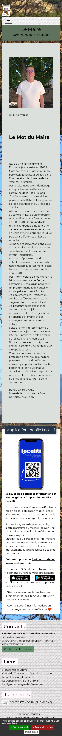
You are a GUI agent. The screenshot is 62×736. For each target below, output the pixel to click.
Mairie (30, 35)
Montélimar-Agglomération (18, 677)
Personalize (31, 732)
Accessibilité (49, 717)
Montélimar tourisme (15, 669)
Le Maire (43, 35)
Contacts (14, 627)
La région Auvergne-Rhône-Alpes (22, 684)
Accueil (18, 35)
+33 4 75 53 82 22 (12, 644)
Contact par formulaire (18, 649)
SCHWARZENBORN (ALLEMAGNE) (31, 702)
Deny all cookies (43, 727)
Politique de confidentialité (22, 717)
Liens (10, 662)
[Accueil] (6, 8)
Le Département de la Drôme (20, 680)
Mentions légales (29, 714)
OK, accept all (20, 727)
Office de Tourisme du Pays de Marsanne (27, 673)
